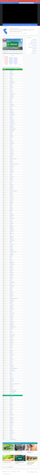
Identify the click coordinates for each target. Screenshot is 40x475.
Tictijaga (11, 179)
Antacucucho (11, 149)
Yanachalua (11, 434)
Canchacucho (11, 417)
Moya (10, 412)
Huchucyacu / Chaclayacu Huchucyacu (14, 383)
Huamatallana (11, 171)
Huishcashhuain (11, 143)
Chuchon (11, 77)
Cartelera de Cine (34, 48)
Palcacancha (11, 237)
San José (11, 387)
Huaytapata (11, 131)
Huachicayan (11, 413)
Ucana (10, 258)
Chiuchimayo (11, 92)
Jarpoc (10, 303)
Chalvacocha (11, 113)
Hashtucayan (11, 277)
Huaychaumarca (11, 264)
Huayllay (11, 426)
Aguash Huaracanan (12, 114)
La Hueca (11, 174)
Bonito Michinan (11, 130)
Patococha (11, 399)
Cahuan (10, 311)
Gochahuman (11, 250)
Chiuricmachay (11, 281)
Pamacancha (11, 286)
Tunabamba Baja (12, 262)
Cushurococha (11, 96)
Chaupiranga (11, 418)
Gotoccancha (11, 118)
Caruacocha (11, 165)
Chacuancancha (11, 321)
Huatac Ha (11, 245)
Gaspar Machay (11, 325)
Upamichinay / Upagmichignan (13, 298)
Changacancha (11, 126)
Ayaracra (11, 289)
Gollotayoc (11, 316)
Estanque (11, 192)
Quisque (11, 352)
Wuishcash (11, 140)
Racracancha (11, 421)
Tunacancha (11, 249)
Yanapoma (11, 83)
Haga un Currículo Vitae (33, 42)
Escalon (10, 356)
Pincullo (10, 219)
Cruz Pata (11, 197)
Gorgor (10, 117)
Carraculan (11, 144)
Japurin (10, 276)
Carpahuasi (11, 184)
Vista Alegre (11, 315)
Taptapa (11, 268)
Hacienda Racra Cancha (12, 391)
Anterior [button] (4, 26)
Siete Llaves (11, 90)
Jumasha (11, 373)
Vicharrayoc (11, 377)
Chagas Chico (11, 236)
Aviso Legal (7, 471)
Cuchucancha (11, 365)
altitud (5, 69)
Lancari (10, 224)
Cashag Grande (11, 74)
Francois (11, 259)
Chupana (11, 206)
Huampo (11, 241)
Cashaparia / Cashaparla (12, 390)
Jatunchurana (11, 170)
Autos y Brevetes (34, 45)
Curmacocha (11, 272)
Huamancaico (11, 193)
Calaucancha (11, 430)
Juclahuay (11, 338)
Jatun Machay (11, 104)
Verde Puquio (11, 378)
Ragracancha (11, 153)
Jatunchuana (11, 122)
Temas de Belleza (34, 51)
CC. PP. (16, 69)
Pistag (10, 205)
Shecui (10, 145)
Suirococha (11, 73)
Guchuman (11, 255)
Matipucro (11, 347)
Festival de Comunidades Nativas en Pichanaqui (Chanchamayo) (31, 463)
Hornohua (11, 427)
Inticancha (11, 337)
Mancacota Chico (12, 285)
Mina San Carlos (11, 166)
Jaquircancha (11, 381)
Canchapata (11, 294)
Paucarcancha (11, 267)
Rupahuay (11, 246)
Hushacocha (11, 302)
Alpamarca (11, 209)
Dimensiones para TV (33, 53)
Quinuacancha (11, 359)
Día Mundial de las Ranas (7, 451)
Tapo (10, 435)
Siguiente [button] (6, 26)
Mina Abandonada (12, 105)
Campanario (11, 263)
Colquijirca (11, 324)
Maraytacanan (11, 136)
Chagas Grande (11, 233)
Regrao (10, 382)
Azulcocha (11, 78)
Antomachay (11, 223)
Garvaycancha (11, 215)
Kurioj (10, 333)
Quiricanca (11, 201)
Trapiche (11, 284)
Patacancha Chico (12, 240)
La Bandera (11, 135)
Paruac (10, 211)
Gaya (10, 280)
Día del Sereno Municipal (19, 451)
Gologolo (11, 293)
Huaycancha (11, 431)
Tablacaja (11, 346)
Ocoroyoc (11, 320)
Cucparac (11, 409)
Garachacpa (11, 70)
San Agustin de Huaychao (13, 158)
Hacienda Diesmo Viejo (12, 439)
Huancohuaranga (12, 218)
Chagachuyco (11, 127)
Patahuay (11, 188)
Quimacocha (11, 386)
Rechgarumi (11, 308)
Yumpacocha (11, 95)
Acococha (11, 148)
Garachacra (11, 196)
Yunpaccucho (11, 87)
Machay (10, 329)
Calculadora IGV (34, 39)
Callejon (11, 86)
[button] (19, 1)
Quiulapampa (11, 214)
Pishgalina (11, 227)
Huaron (10, 175)
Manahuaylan (11, 202)
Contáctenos (18, 471)
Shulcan (10, 232)
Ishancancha (11, 364)
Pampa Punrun (11, 299)
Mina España (11, 187)
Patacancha (11, 210)
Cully (10, 139)
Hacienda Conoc (12, 312)
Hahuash (11, 162)
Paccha (10, 290)
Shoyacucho (11, 405)
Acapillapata (11, 228)
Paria (10, 100)
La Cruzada (11, 395)
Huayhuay (11, 157)
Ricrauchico (11, 400)
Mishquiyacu (11, 396)
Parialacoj (11, 351)
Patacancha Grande (12, 82)
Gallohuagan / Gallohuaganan (13, 368)
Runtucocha (11, 167)
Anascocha (11, 342)
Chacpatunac (11, 161)
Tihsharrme (11, 355)
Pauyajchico (11, 189)
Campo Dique (11, 374)
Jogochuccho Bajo (12, 334)
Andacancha (11, 408)
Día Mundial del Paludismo (7, 462)
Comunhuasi (11, 152)
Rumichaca (11, 403)
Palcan (10, 330)
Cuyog (10, 91)
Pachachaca (11, 307)
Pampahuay (11, 306)
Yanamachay (11, 180)
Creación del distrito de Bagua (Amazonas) (19, 463)
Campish (11, 108)
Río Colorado (11, 425)
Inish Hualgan (11, 361)
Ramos (10, 183)
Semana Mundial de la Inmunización (30, 452)
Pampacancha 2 (11, 369)
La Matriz (11, 271)
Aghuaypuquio (11, 422)
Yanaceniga (11, 109)
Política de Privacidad (13, 471)
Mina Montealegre (12, 121)
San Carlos (11, 404)
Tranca (10, 360)
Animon (10, 99)
